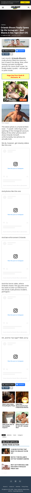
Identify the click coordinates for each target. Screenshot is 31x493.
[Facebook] (11, 481)
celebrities (9, 435)
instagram (20, 435)
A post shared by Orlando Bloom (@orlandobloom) (16, 185)
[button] (2, 7)
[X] (20, 481)
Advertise (18, 486)
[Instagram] (15, 481)
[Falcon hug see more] (15, 103)
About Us (5, 486)
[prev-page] (3, 473)
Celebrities (3, 24)
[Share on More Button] (11, 54)
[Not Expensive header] (15, 43)
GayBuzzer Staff (6, 35)
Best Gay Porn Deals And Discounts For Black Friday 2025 (19, 466)
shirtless (4, 437)
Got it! (25, 2)
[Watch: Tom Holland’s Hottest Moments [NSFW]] (6, 459)
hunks (14, 435)
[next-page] (5, 473)
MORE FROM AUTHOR (11, 445)
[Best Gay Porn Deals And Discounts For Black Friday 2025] (6, 467)
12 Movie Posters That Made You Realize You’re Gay (19, 451)
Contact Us (11, 486)
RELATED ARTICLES (10, 442)
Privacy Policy (25, 486)
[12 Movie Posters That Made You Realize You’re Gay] (6, 451)
